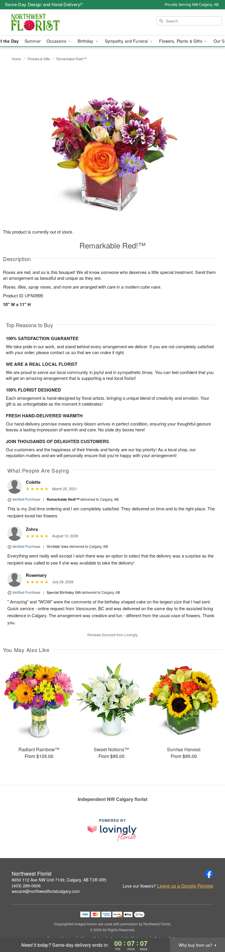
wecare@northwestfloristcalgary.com (46, 891)
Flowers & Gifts (39, 58)
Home (16, 58)
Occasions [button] (57, 41)
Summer (33, 41)
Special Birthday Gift (64, 592)
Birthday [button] (86, 41)
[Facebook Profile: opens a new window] (209, 874)
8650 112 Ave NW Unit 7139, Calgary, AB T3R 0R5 (59, 880)
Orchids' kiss (58, 546)
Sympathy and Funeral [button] (127, 41)
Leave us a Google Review (185, 886)
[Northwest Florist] (39, 22)
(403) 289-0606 (26, 885)
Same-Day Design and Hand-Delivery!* (44, 4)
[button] (209, 927)
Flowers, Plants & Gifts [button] (181, 41)
